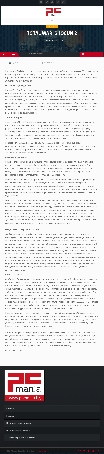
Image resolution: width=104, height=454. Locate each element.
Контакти (10, 408)
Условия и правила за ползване (20, 437)
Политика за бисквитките (18, 430)
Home (43, 41)
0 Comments (36, 62)
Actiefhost (42, 451)
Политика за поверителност (19, 423)
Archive (52, 26)
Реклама (10, 415)
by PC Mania (16, 62)
